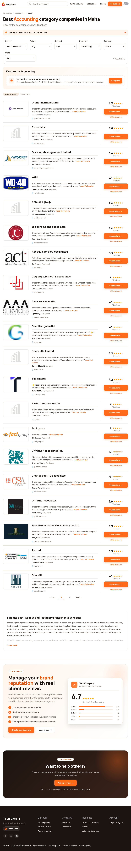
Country (107, 41)
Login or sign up (117, 822)
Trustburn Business (90, 822)
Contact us (66, 826)
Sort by (8, 41)
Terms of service (70, 845)
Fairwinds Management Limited (51, 152)
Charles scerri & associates (49, 475)
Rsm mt (36, 550)
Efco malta (38, 127)
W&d (35, 177)
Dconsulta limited (43, 351)
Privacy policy (54, 845)
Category (83, 41)
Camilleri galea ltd (43, 326)
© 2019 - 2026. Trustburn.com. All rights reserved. (24, 845)
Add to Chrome (84, 789)
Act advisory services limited (50, 251)
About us (66, 822)
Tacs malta (39, 378)
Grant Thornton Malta (45, 102)
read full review (78, 111)
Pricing (85, 826)
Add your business (90, 831)
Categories (91, 4)
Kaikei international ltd (46, 403)
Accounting (20, 13)
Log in (103, 4)
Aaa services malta (44, 301)
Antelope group (41, 202)
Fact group (38, 428)
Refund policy (85, 845)
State (7, 53)
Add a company (45, 831)
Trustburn (11, 818)
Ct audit (37, 575)
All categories (44, 822)
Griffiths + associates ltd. (47, 450)
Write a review (76, 4)
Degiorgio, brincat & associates (51, 276)
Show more (12, 646)
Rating (33, 41)
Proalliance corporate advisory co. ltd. (55, 525)
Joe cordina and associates (49, 226)
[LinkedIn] (16, 836)
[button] (16, 46)
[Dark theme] (125, 3)
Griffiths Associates (44, 500)
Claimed (58, 41)
